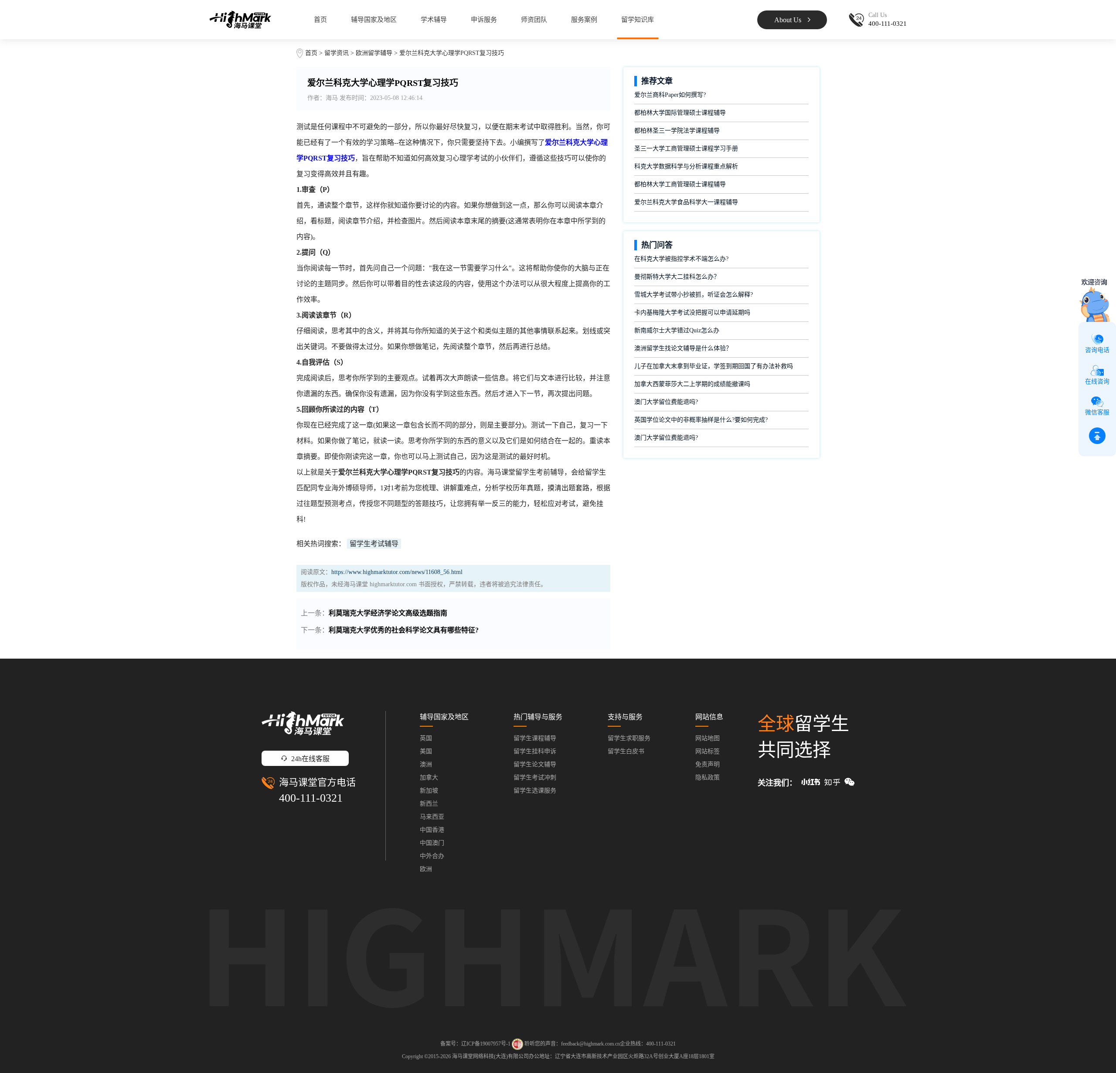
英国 (426, 738)
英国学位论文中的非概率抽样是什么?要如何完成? (701, 420)
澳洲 (426, 764)
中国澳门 (432, 843)
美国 (426, 751)
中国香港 (432, 830)
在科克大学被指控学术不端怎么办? (681, 259)
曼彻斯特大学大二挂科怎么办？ (677, 276)
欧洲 (426, 869)
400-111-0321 (311, 798)
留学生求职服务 (629, 738)
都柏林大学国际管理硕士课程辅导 (680, 112)
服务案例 (584, 19)
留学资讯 (336, 53)
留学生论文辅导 (535, 764)
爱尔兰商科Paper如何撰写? (670, 95)
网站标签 (707, 751)
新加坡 (429, 790)
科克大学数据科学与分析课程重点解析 (686, 166)
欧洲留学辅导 (374, 53)
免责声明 (707, 764)
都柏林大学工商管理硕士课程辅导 (680, 184)
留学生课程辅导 (535, 738)
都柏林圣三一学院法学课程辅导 (677, 130)
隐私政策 (707, 777)
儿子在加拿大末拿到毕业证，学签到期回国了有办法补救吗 (713, 366)
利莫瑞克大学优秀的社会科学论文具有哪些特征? (404, 630)
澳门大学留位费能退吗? (666, 402)
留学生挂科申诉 (535, 751)
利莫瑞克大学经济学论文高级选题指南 (388, 613)
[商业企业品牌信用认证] (517, 1044)
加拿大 (429, 777)
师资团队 (534, 19)
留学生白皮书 (626, 751)
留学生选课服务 (535, 790)
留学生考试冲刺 (535, 777)
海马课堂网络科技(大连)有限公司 (490, 1056)
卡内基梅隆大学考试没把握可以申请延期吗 (692, 312)
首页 (320, 19)
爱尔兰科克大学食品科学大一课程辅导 (686, 202)
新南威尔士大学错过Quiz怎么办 (676, 330)
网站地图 (707, 738)
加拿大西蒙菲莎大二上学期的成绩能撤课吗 (692, 384)
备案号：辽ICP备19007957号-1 (475, 1044)
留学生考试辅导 (374, 543)
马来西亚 (432, 816)
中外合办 (432, 856)
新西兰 (429, 803)
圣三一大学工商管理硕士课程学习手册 (686, 148)
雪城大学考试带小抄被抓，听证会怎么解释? (693, 294)
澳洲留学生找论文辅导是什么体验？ (683, 348)
